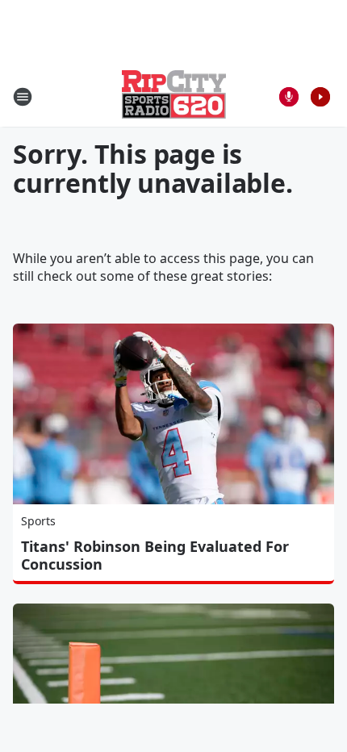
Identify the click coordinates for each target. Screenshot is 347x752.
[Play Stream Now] (320, 97)
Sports (38, 520)
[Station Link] (174, 96)
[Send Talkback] (289, 97)
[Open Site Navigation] (22, 97)
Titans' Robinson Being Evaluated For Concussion (155, 555)
